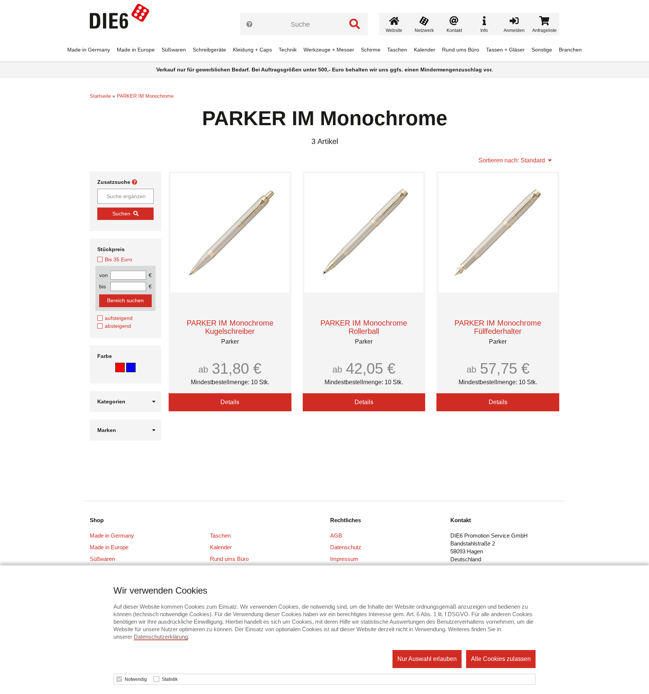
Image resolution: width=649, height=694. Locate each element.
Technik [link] (288, 50)
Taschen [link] (397, 50)
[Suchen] (354, 24)
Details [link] (229, 402)
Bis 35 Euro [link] (118, 259)
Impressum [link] (344, 559)
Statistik (170, 679)
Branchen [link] (570, 50)
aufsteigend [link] (119, 318)
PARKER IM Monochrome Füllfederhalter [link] (497, 327)
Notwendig (136, 679)
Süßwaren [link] (173, 50)
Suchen (121, 214)
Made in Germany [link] (88, 50)
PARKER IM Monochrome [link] (145, 96)
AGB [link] (336, 535)
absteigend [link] (118, 326)
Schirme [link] (370, 50)
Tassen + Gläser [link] (505, 50)
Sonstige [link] (541, 50)
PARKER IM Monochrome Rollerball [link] (363, 327)
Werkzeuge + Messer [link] (328, 50)
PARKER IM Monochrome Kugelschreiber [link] (230, 327)
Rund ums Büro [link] (460, 50)
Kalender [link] (424, 50)
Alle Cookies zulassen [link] (501, 659)
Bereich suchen (125, 300)
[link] (122, 19)
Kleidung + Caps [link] (252, 50)
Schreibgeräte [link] (209, 50)
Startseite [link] (100, 96)
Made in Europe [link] (136, 50)
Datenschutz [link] (345, 547)
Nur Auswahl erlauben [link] (427, 659)
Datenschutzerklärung (161, 636)
